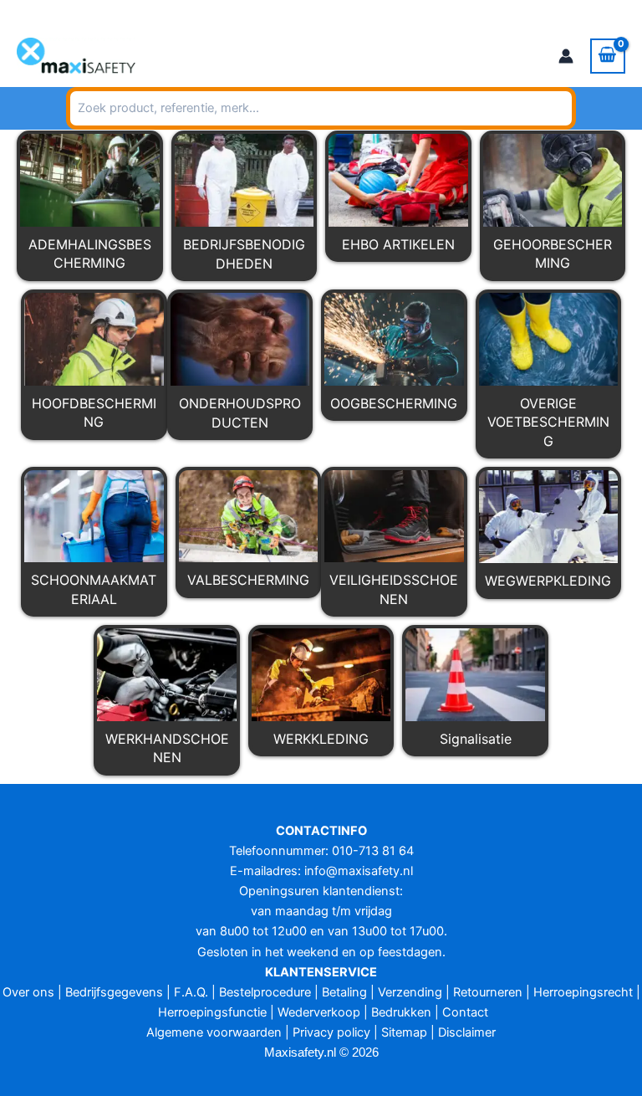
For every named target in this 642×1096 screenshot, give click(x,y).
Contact (465, 1012)
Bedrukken (401, 1012)
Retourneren (487, 992)
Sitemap (404, 1032)
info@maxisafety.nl (170, 12)
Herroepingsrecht (583, 992)
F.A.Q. (191, 992)
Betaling (344, 992)
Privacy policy (331, 1032)
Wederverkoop (319, 1012)
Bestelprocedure (265, 992)
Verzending (410, 992)
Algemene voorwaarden (214, 1032)
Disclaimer (467, 1032)
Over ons (28, 992)
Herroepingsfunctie (212, 1012)
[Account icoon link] (565, 56)
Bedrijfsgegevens (114, 992)
